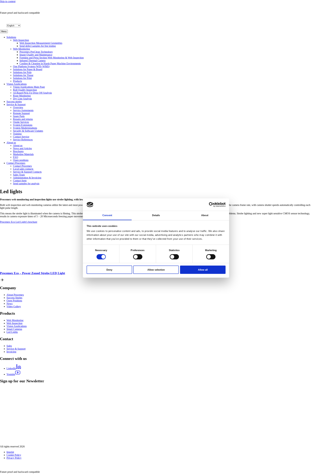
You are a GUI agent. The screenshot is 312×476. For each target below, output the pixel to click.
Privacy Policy (13, 457)
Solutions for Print (22, 78)
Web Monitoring (21, 48)
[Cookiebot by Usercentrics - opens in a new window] (211, 204)
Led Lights (12, 332)
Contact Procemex (15, 163)
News (9, 303)
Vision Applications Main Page (29, 87)
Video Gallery (13, 306)
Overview (18, 107)
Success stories (14, 101)
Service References (23, 139)
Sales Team (19, 174)
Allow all (203, 269)
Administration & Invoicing (27, 177)
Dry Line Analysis (22, 98)
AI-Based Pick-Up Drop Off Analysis (32, 92)
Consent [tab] (107, 215)
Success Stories (14, 297)
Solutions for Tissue (23, 75)
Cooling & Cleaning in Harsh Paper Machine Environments (50, 63)
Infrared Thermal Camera (33, 60)
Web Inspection (21, 40)
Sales (9, 345)
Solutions (11, 37)
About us (11, 142)
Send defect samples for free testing (38, 46)
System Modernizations (25, 128)
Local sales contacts (23, 169)
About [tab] (204, 215)
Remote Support (21, 113)
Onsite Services (21, 122)
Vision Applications (16, 84)
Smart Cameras (14, 329)
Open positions (20, 160)
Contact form (19, 180)
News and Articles (22, 148)
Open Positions (14, 300)
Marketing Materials (23, 154)
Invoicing (11, 351)
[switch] (137, 256)
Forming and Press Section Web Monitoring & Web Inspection (52, 57)
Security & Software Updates (28, 130)
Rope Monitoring (22, 95)
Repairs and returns (23, 119)
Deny (109, 269)
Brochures (18, 151)
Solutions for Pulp (22, 72)
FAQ (15, 157)
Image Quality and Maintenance (36, 54)
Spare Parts (19, 116)
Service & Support (16, 104)
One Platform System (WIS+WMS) (31, 66)
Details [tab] (156, 215)
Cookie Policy (13, 455)
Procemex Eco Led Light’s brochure (18, 222)
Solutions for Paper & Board (27, 69)
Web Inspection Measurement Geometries (41, 43)
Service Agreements (23, 110)
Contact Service (21, 136)
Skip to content (7, 1)
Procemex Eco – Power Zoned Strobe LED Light (32, 273)
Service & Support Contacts (27, 171)
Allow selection (156, 269)
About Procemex (15, 294)
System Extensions (22, 125)
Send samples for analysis (26, 183)
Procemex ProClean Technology (36, 51)
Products (17, 81)
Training (17, 133)
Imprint (10, 452)
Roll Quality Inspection (25, 89)
